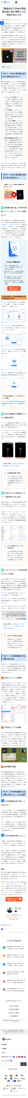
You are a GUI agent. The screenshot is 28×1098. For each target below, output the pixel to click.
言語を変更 (14, 1069)
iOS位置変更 (14, 1016)
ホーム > (6, 1030)
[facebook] (14, 1057)
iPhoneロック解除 (14, 1012)
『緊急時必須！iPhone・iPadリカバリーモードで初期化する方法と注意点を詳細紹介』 (14, 626)
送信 (23, 1064)
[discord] (25, 1057)
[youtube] (19, 1057)
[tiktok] (22, 1057)
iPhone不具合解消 (14, 1009)
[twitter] (17, 1057)
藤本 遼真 (18, 908)
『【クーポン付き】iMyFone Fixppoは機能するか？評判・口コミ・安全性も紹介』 (14, 403)
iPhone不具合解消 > (13, 1030)
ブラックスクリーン (17, 884)
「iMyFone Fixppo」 (15, 882)
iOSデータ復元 (14, 1006)
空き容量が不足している (11, 683)
